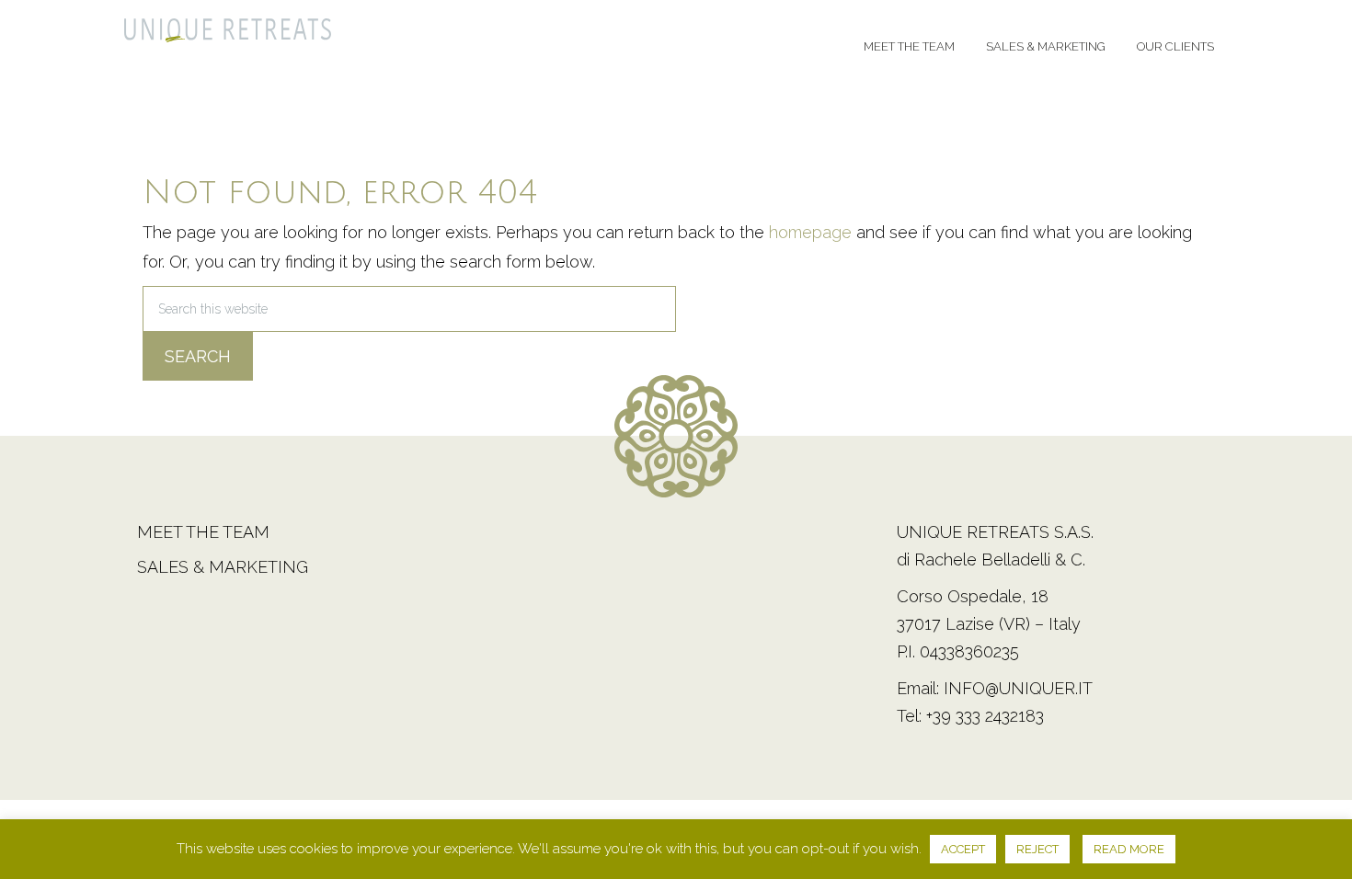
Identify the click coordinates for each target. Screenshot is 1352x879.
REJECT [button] (1037, 849)
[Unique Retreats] (227, 35)
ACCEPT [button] (963, 849)
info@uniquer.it (1018, 688)
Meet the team (203, 532)
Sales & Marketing (222, 566)
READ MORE (1129, 849)
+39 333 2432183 (985, 715)
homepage (810, 232)
